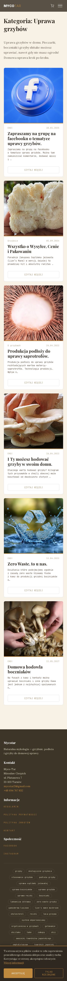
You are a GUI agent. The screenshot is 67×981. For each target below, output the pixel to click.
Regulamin (11, 806)
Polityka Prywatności (20, 814)
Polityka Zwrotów (17, 822)
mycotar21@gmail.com (17, 786)
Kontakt (9, 830)
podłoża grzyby (47, 877)
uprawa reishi (25, 895)
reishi (33, 914)
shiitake (15, 932)
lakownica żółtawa (20, 902)
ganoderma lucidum (18, 908)
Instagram (11, 854)
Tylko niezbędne (49, 973)
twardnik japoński (44, 944)
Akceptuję (18, 973)
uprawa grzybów (46, 889)
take (29, 932)
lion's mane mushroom (46, 908)
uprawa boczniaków (22, 889)
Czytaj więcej (33, 169)
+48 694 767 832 (13, 790)
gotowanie (50, 926)
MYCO (12, 6)
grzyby (18, 871)
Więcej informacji (14, 962)
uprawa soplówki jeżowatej (33, 883)
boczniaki (44, 895)
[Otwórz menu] (60, 6)
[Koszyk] (52, 5)
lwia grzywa (49, 914)
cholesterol (17, 914)
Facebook (10, 846)
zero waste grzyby (47, 902)
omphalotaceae (20, 944)
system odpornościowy (33, 920)
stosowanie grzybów (22, 877)
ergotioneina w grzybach (25, 926)
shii (53, 932)
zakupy (41, 932)
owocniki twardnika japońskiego (33, 938)
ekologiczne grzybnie (40, 871)
